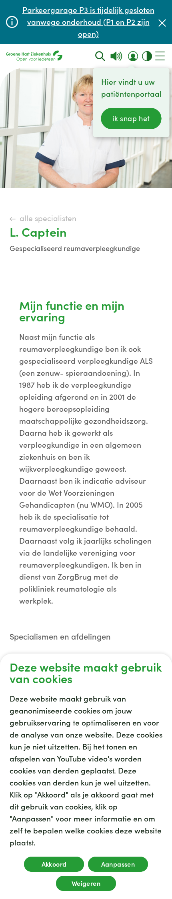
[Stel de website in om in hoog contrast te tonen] (147, 56)
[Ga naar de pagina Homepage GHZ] (34, 56)
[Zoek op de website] (100, 56)
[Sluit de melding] (162, 22)
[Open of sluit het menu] (160, 56)
